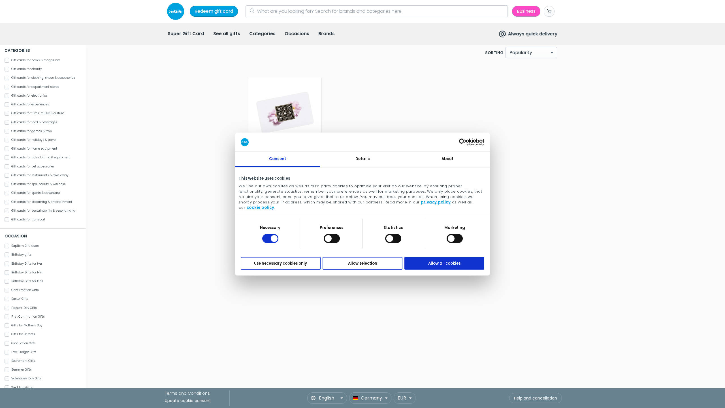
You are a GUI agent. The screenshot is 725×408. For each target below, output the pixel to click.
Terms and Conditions (187, 393)
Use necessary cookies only (280, 263)
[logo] (176, 11)
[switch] (332, 238)
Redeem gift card (214, 11)
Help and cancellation (535, 398)
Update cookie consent (188, 400)
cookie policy (260, 207)
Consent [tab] (277, 159)
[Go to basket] (549, 11)
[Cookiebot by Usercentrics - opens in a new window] (459, 142)
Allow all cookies (444, 263)
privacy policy (436, 202)
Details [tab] (362, 159)
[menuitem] (186, 34)
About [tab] (448, 159)
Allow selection (362, 263)
